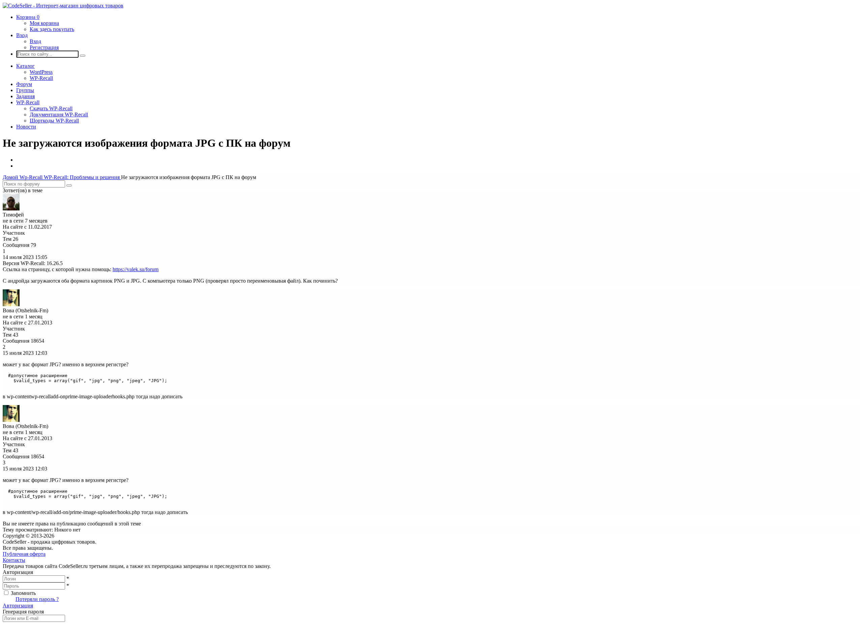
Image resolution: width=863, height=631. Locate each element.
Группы (25, 90)
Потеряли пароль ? (37, 599)
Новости (26, 127)
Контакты (14, 560)
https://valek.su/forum (135, 269)
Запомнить (23, 593)
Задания (25, 96)
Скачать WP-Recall (51, 108)
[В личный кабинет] (11, 208)
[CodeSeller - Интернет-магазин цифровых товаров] (63, 5)
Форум (24, 84)
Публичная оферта (24, 554)
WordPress (41, 72)
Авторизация (18, 605)
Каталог (25, 66)
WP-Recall (41, 78)
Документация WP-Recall (59, 114)
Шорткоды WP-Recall (54, 120)
